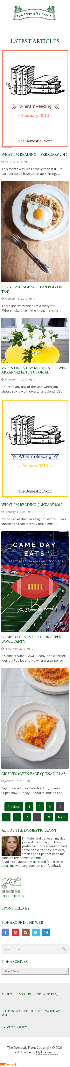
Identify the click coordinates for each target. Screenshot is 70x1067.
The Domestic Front (21, 1047)
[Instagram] (26, 932)
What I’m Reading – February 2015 (34, 155)
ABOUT (7, 994)
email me (8, 865)
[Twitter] (36, 932)
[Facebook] (5, 932)
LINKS (20, 994)
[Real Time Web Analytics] (8, 1065)
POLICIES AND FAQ (43, 994)
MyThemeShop (47, 1052)
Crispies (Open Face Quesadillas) (34, 774)
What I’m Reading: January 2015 (31, 505)
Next (61, 817)
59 (48, 817)
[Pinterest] (15, 932)
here (36, 862)
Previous (13, 807)
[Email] (46, 932)
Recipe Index (13, 896)
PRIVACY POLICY (14, 1027)
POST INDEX (11, 1011)
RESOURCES (33, 1011)
